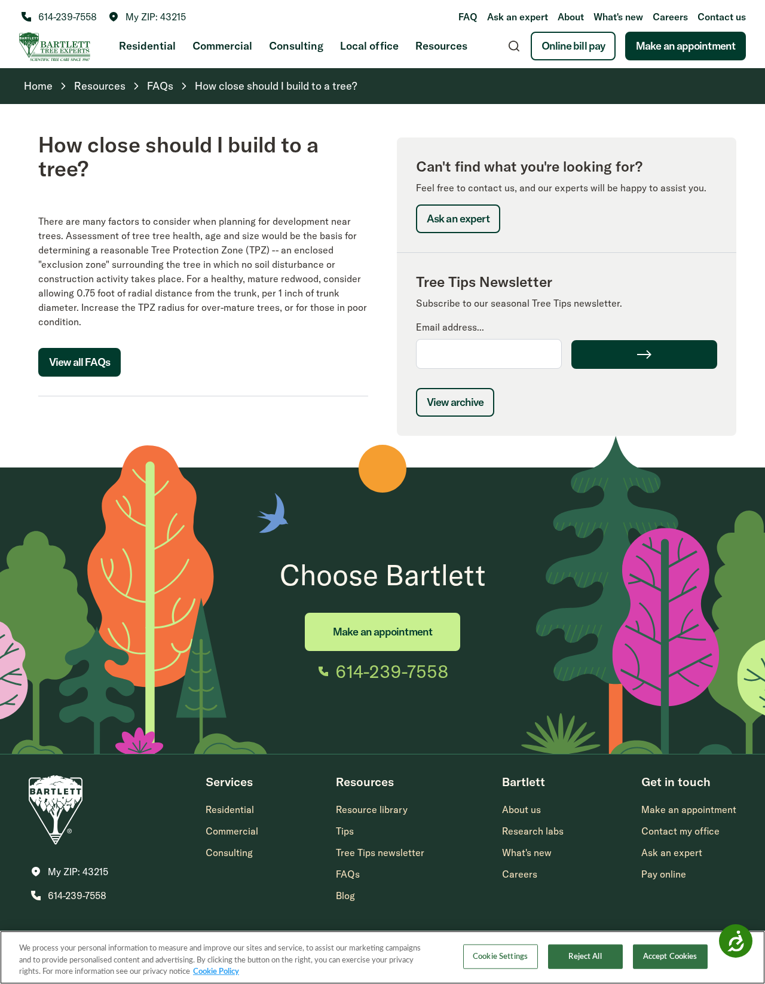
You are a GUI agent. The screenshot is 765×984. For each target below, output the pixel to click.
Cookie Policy (216, 972)
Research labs (533, 831)
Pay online (663, 874)
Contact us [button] (721, 17)
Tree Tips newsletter (380, 852)
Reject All (584, 956)
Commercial (222, 46)
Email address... (450, 327)
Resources (441, 46)
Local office (369, 46)
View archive (455, 402)
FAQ (468, 17)
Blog (345, 896)
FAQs (348, 874)
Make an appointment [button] (688, 809)
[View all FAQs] (79, 389)
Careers (670, 17)
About (571, 17)
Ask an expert (517, 17)
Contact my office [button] (680, 831)
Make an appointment (685, 46)
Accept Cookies (670, 956)
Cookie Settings (500, 956)
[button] (147, 17)
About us (521, 809)
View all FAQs (79, 362)
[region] (382, 957)
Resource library (372, 809)
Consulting (296, 46)
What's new (618, 17)
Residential (147, 46)
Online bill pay (573, 46)
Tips (345, 831)
